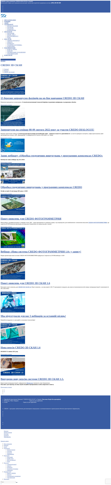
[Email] (4, 11)
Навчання (10, 470)
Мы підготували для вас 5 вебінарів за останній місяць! (33, 316)
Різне (8, 461)
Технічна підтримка (12, 469)
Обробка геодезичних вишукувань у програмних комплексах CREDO (41, 187)
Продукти (6, 455)
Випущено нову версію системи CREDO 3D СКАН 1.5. (32, 379)
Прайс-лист (10, 458)
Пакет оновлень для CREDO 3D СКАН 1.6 (25, 283)
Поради (9, 474)
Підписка (9, 467)
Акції (5, 447)
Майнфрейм (8, 416)
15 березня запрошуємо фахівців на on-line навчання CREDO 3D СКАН (42, 98)
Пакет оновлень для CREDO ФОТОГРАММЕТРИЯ (31, 218)
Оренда (9, 466)
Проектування (9, 411)
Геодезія (7, 413)
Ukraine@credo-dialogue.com (15, 402)
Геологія (7, 414)
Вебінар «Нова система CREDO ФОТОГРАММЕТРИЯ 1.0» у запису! (41, 251)
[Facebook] (4, 6)
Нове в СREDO (11, 473)
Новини (6, 431)
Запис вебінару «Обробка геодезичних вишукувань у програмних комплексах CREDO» (52, 155)
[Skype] (4, 8)
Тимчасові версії (11, 464)
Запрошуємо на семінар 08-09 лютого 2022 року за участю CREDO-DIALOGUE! (47, 129)
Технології (7, 448)
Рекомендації (7, 471)
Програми (10, 457)
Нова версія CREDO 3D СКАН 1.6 (20, 347)
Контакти (6, 479)
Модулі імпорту (11, 460)
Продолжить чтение (6, 105)
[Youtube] (4, 10)
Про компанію (8, 444)
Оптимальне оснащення (13, 476)
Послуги (6, 463)
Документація (11, 477)
